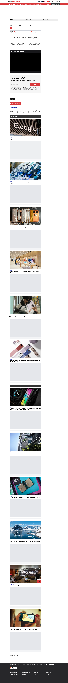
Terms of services (23, 87)
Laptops (33, 4)
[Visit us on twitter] (43, 1)
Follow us (33, 31)
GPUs (20, 4)
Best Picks (13, 4)
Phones (11, 23)
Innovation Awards (19, 19)
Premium (53, 4)
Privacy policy (36, 672)
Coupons (47, 4)
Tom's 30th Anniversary (47, 19)
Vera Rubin (57, 19)
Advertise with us (25, 674)
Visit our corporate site (50, 664)
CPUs (17, 4)
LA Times (17, 48)
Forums (57, 4)
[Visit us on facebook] (41, 1)
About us (35, 674)
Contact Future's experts (26, 672)
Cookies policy (48, 672)
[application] (25, 62)
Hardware (12, 99)
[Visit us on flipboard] (48, 1)
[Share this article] (11, 32)
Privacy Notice (13, 88)
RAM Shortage (37, 19)
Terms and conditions (14, 672)
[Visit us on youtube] (46, 1)
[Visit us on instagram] (44, 1)
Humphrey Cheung (17, 28)
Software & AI (42, 4)
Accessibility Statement (14, 674)
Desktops (37, 4)
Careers (11, 676)
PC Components (24, 4)
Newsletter (39, 31)
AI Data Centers (29, 19)
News (30, 4)
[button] (58, 1)
